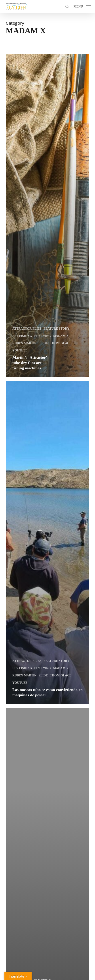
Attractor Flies (26, 328)
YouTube (19, 350)
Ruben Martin (24, 343)
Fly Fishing (22, 336)
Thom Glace (60, 343)
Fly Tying (42, 336)
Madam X (60, 336)
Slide (43, 343)
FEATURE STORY (56, 328)
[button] (82, 6)
